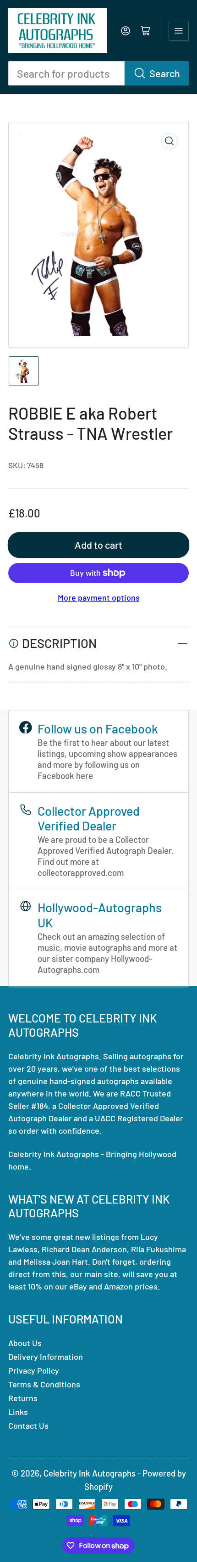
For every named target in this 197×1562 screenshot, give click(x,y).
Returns (23, 1398)
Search (164, 73)
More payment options (99, 597)
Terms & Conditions (44, 1384)
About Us (25, 1343)
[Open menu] (179, 31)
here (84, 775)
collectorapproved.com (81, 872)
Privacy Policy (33, 1370)
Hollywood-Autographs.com (95, 964)
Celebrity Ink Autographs (90, 1473)
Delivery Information (45, 1357)
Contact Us (28, 1425)
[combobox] (98, 73)
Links (18, 1412)
